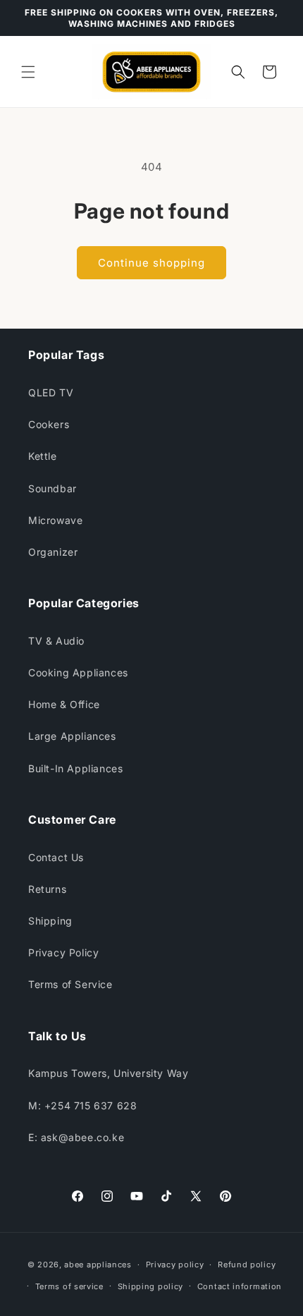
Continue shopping (151, 262)
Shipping (50, 921)
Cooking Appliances (78, 672)
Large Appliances (72, 736)
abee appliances (98, 1264)
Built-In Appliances (75, 768)
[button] (28, 71)
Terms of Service (70, 984)
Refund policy (247, 1264)
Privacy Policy (63, 952)
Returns (47, 889)
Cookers (48, 424)
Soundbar (52, 488)
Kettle (42, 456)
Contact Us (56, 857)
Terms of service (69, 1286)
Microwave (55, 520)
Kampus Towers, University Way (108, 1073)
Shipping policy (151, 1286)
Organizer (53, 552)
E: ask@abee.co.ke (76, 1137)
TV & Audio (56, 641)
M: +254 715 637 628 (82, 1105)
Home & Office (64, 704)
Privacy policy (175, 1264)
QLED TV (50, 392)
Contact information (239, 1286)
